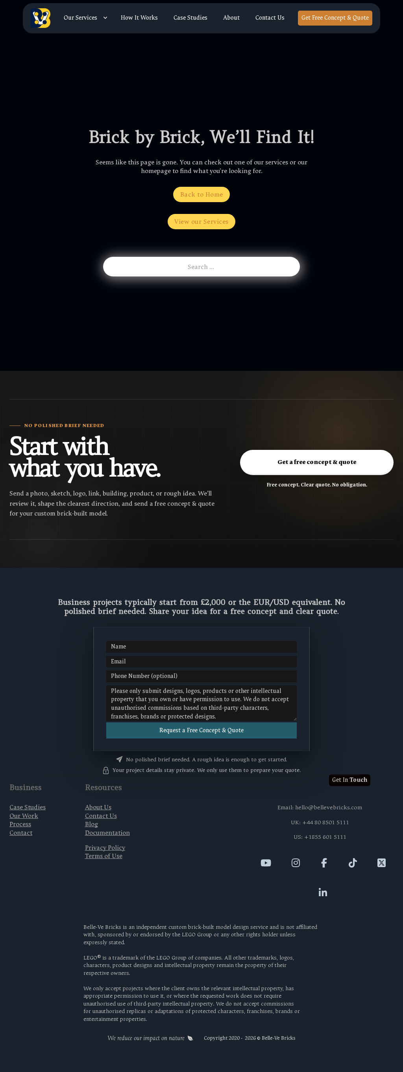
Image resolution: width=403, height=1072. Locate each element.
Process (20, 824)
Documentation (107, 833)
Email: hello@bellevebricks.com (319, 807)
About (231, 18)
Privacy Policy (105, 848)
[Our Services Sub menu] (105, 18)
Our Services (80, 18)
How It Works (139, 18)
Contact (20, 833)
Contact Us (270, 18)
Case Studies (190, 18)
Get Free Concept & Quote (335, 18)
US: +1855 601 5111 (320, 837)
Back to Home (201, 194)
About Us (98, 807)
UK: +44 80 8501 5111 (320, 822)
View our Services (201, 221)
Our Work (23, 816)
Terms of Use (103, 856)
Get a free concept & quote (316, 462)
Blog (91, 824)
